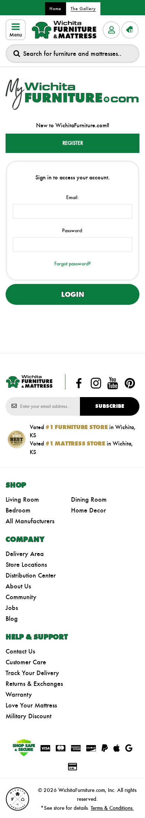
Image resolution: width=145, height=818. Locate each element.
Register (72, 143)
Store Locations (26, 564)
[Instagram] (95, 383)
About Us (18, 586)
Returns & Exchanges (34, 684)
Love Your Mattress (31, 705)
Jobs (12, 608)
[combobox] (72, 53)
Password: (72, 230)
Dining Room (89, 499)
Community (21, 597)
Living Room (22, 499)
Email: (72, 197)
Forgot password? (72, 264)
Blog (12, 618)
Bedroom (18, 510)
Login (72, 294)
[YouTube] (112, 383)
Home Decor (88, 510)
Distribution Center (31, 575)
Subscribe (109, 406)
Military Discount (28, 716)
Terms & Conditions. (112, 808)
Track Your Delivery (32, 673)
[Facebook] (78, 383)
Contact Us (20, 651)
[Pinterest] (129, 383)
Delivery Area (25, 554)
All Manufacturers (30, 521)
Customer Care (26, 662)
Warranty (19, 694)
